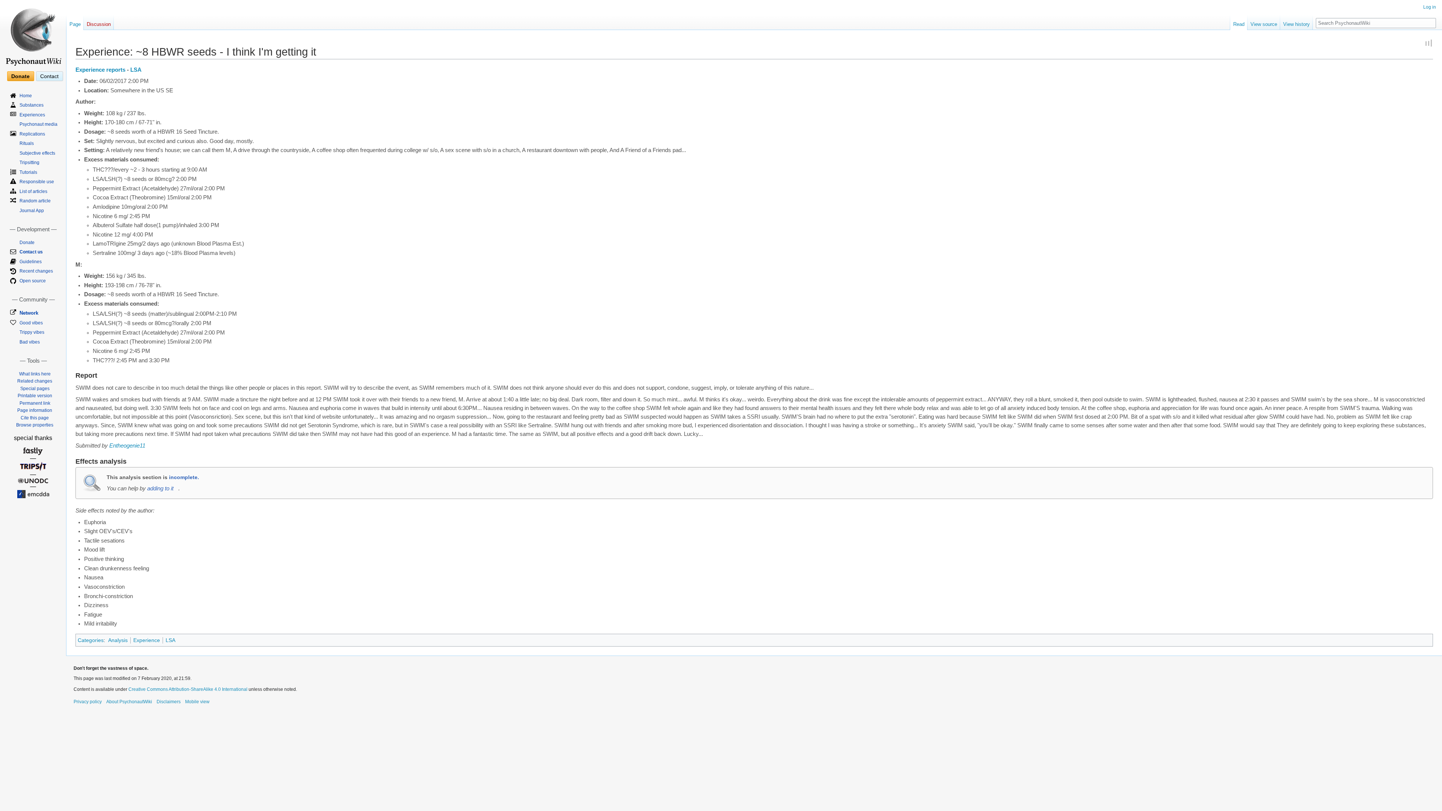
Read (1238, 24)
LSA (136, 70)
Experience (146, 640)
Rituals (27, 143)
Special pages (35, 388)
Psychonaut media (38, 124)
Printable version (35, 395)
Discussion (99, 24)
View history (1296, 24)
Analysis (118, 640)
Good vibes (31, 323)
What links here (35, 374)
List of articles (33, 191)
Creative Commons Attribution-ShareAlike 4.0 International (187, 689)
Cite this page (35, 418)
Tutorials (28, 172)
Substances (32, 105)
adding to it (160, 488)
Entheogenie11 (127, 446)
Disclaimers (169, 701)
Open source (33, 280)
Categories (91, 640)
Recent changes (36, 271)
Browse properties (34, 425)
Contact (49, 76)
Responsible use (37, 181)
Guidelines (31, 261)
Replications (32, 134)
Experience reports (100, 70)
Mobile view (197, 701)
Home (26, 95)
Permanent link (35, 403)
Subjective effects (37, 153)
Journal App (32, 210)
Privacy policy (88, 701)
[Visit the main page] (33, 34)
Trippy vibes (32, 332)
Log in (1429, 7)
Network (29, 313)
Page (75, 24)
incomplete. (184, 477)
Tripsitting (29, 162)
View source (1263, 24)
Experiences (32, 115)
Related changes (34, 381)
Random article (35, 201)
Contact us (31, 252)
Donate (20, 76)
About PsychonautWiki (129, 701)
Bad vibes (30, 342)
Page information (34, 410)
